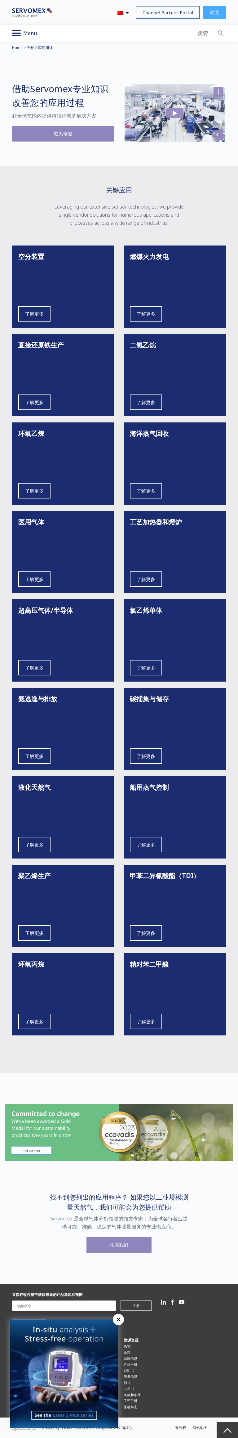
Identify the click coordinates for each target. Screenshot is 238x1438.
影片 (127, 1382)
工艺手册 (130, 1400)
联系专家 (63, 134)
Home (17, 47)
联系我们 (119, 1245)
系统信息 (130, 1358)
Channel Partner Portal (168, 12)
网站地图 (199, 1427)
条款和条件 (132, 1394)
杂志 (127, 1352)
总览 (127, 1346)
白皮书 (129, 1388)
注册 (136, 1305)
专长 (30, 47)
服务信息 (130, 1376)
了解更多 (34, 314)
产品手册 (130, 1364)
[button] (220, 33)
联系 (214, 12)
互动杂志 (130, 1406)
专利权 (180, 1427)
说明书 (129, 1370)
